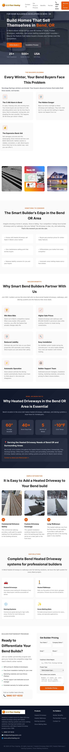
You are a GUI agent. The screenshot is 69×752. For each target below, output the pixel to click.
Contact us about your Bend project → (16, 458)
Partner (50, 5)
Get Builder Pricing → (52, 688)
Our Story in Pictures (35, 6)
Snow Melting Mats (40, 724)
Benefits (43, 5)
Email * (42, 651)
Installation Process (32, 45)
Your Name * (43, 642)
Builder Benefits (58, 715)
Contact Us (27, 5)
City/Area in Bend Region (47, 659)
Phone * (55, 651)
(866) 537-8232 (9, 732)
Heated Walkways (40, 718)
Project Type (43, 667)
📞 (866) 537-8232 (57, 5)
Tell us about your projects (48, 674)
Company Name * (58, 642)
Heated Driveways (40, 715)
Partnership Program (59, 718)
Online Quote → (14, 45)
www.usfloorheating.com (12, 738)
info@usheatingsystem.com (12, 735)
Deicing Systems (39, 721)
